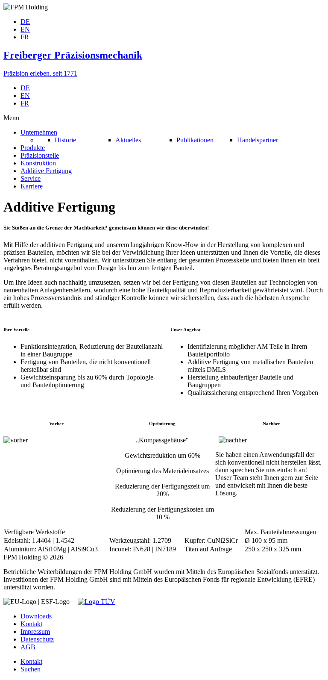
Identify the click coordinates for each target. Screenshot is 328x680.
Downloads (36, 616)
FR (24, 37)
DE (25, 21)
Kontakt (31, 623)
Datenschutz (37, 639)
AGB (27, 647)
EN (25, 29)
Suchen (30, 669)
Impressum (35, 631)
